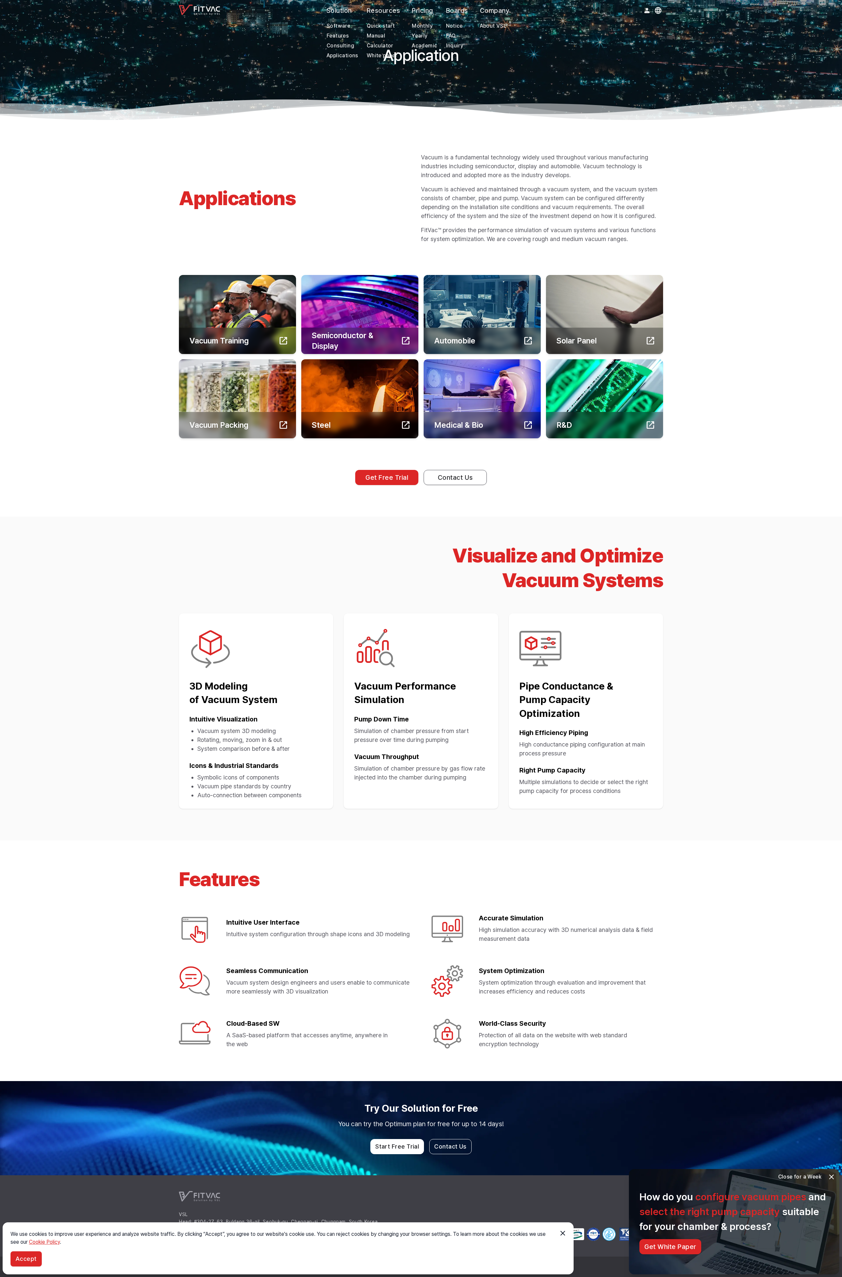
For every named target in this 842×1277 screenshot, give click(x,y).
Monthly (422, 26)
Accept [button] (26, 1258)
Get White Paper (670, 1247)
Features (338, 36)
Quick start (381, 26)
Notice (454, 26)
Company (495, 10)
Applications (342, 55)
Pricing (422, 10)
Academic (424, 45)
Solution (339, 10)
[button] (831, 1177)
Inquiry (455, 45)
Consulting (340, 45)
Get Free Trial (386, 477)
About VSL (493, 26)
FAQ (451, 36)
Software (338, 26)
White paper (382, 55)
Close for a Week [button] (799, 1177)
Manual (376, 36)
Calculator (380, 45)
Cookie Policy (44, 1242)
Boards (457, 10)
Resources (383, 10)
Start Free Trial (397, 1146)
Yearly (420, 36)
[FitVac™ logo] (199, 10)
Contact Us (455, 477)
